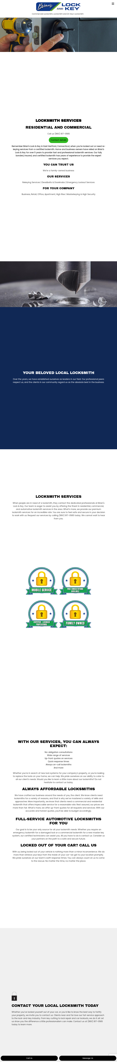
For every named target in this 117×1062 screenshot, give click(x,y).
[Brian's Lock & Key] (58, 6)
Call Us (29, 1058)
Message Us (87, 1058)
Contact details (58, 140)
